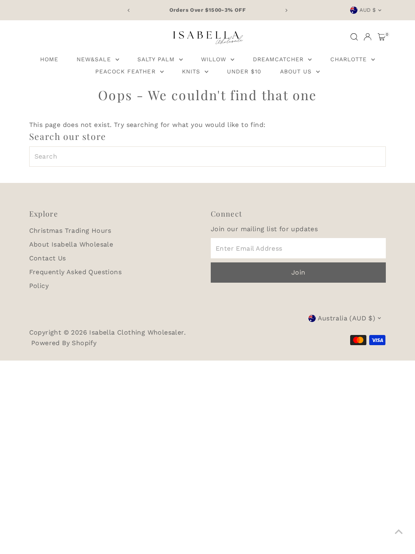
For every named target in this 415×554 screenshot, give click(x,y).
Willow (215, 59)
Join (298, 272)
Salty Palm (157, 59)
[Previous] (129, 10)
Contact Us (47, 258)
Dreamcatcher (279, 59)
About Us (297, 71)
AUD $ (367, 10)
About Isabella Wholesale (71, 244)
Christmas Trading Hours (70, 230)
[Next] (286, 10)
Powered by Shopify (63, 343)
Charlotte (350, 59)
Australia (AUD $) (347, 318)
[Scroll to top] (399, 532)
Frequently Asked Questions (75, 272)
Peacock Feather (126, 71)
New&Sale (95, 59)
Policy (39, 286)
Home (49, 59)
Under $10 (244, 71)
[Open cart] (381, 37)
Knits (192, 71)
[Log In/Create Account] (367, 37)
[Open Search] (354, 37)
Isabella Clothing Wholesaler (136, 332)
